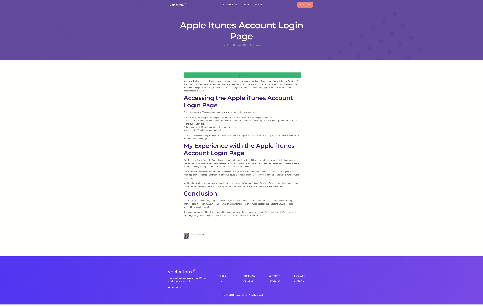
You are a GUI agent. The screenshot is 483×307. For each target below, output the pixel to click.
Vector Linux (241, 295)
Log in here (242, 75)
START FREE (305, 5)
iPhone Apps (255, 45)
